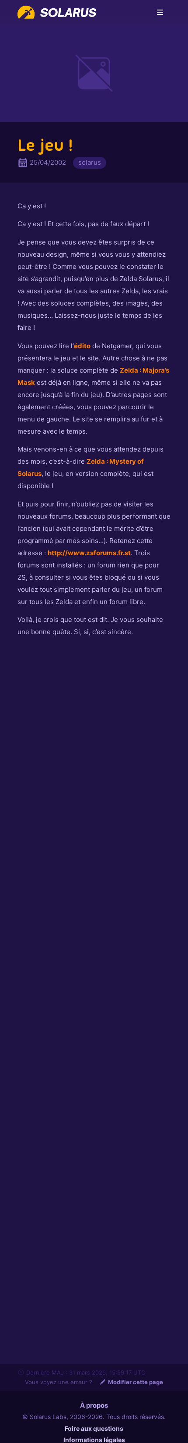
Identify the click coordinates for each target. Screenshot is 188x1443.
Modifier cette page (135, 1381)
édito (82, 346)
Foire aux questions (94, 1428)
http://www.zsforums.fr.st (89, 553)
